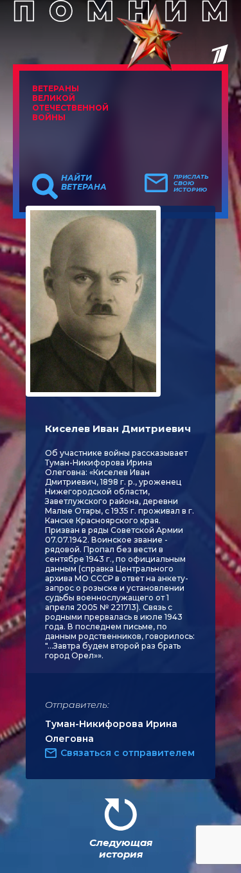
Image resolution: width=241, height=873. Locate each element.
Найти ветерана (84, 183)
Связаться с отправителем (127, 753)
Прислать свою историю (191, 183)
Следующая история (120, 848)
